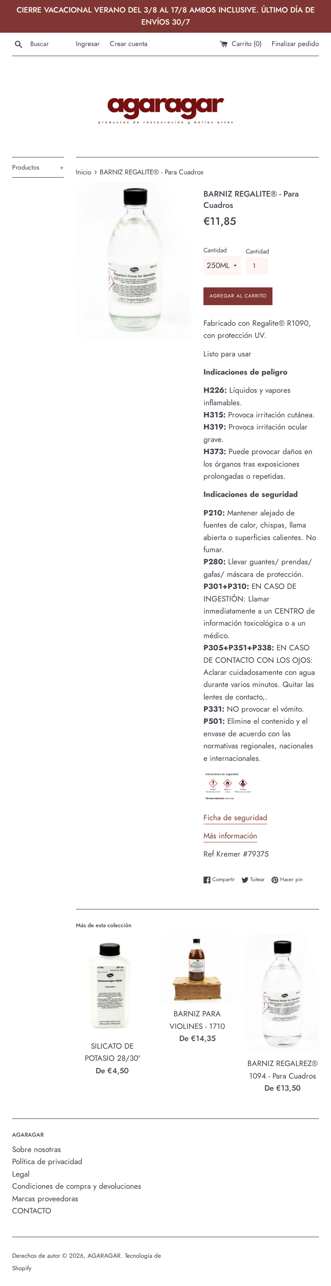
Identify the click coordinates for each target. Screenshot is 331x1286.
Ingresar (88, 43)
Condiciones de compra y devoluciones (76, 1186)
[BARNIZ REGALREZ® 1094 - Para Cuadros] (282, 994)
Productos (38, 167)
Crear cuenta (128, 43)
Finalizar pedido (295, 43)
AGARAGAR (104, 1255)
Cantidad (215, 250)
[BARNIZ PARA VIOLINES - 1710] (197, 969)
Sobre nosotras (36, 1149)
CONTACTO (31, 1210)
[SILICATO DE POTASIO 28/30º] (112, 985)
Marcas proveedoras (45, 1198)
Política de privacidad (47, 1161)
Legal (20, 1174)
